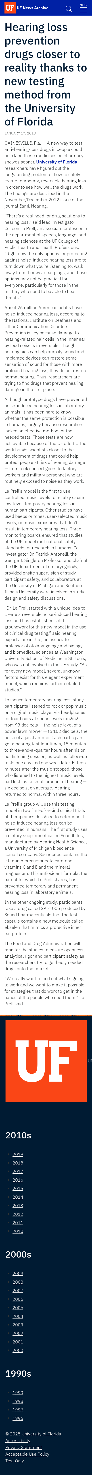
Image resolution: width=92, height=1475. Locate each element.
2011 (18, 1223)
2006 (18, 1299)
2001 (18, 1342)
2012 (18, 1214)
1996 (18, 1418)
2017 (18, 1171)
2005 (18, 1308)
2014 (18, 1197)
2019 (18, 1154)
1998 (18, 1401)
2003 (18, 1325)
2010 (18, 1231)
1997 (18, 1410)
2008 (18, 1282)
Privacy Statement (23, 1447)
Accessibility (17, 1440)
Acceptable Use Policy (27, 1454)
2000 (18, 1350)
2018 (18, 1163)
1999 (18, 1393)
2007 (18, 1290)
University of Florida (56, 162)
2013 (18, 1205)
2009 (18, 1273)
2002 (18, 1333)
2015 (18, 1188)
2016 (18, 1180)
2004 (18, 1316)
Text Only (14, 1461)
